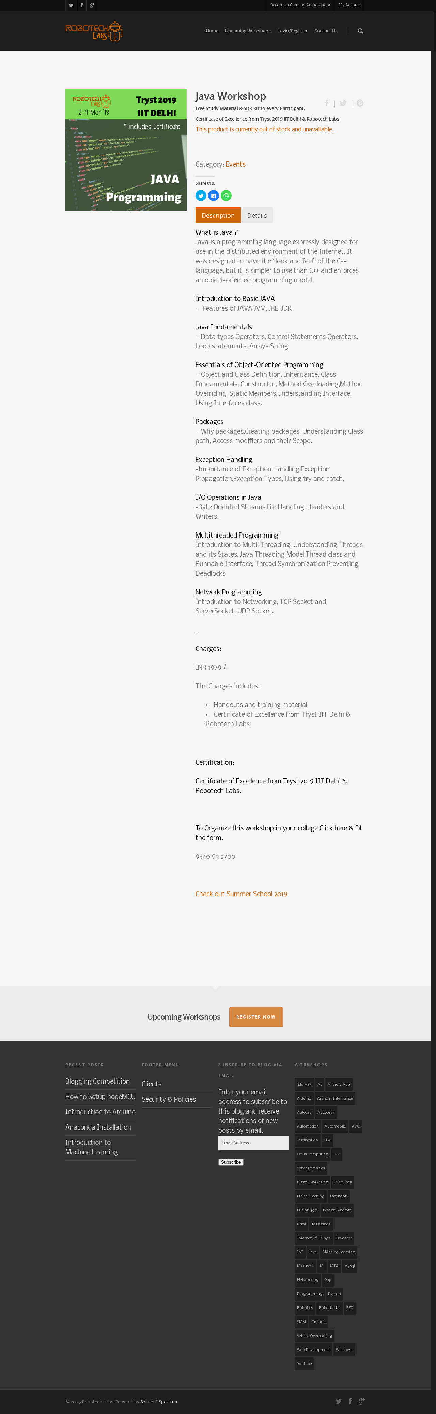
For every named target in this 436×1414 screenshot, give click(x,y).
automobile (335, 1126)
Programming (309, 1294)
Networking (307, 1280)
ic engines (321, 1224)
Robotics (305, 1308)
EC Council (343, 1182)
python (334, 1294)
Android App (339, 1085)
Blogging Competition (97, 1081)
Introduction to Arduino (100, 1112)
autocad (304, 1112)
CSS (337, 1154)
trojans (318, 1322)
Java (313, 1252)
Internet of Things (313, 1238)
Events (236, 164)
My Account (350, 5)
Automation (308, 1126)
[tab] (218, 215)
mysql (349, 1266)
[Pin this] (358, 103)
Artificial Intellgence (335, 1099)
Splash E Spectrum (159, 1402)
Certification (307, 1140)
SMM (301, 1322)
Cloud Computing (312, 1154)
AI (319, 1085)
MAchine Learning (339, 1252)
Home (212, 31)
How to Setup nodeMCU (100, 1097)
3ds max (304, 1085)
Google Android (337, 1210)
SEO (349, 1308)
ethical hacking (310, 1196)
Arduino (304, 1099)
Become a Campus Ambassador (300, 5)
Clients (151, 1084)
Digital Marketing (312, 1182)
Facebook (338, 1196)
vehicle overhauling (314, 1336)
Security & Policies (169, 1100)
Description (218, 215)
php (327, 1280)
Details (257, 215)
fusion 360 (307, 1210)
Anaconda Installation (98, 1127)
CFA (327, 1140)
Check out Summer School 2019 (241, 894)
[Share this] (330, 103)
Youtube (304, 1364)
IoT (300, 1252)
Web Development (313, 1350)
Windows (344, 1350)
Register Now (256, 1017)
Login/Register (293, 31)
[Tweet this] (343, 103)
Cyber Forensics (311, 1168)
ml (322, 1266)
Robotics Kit (330, 1308)
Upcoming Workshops (248, 31)
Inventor (344, 1238)
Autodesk (326, 1112)
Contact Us (326, 31)
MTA (334, 1266)
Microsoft (305, 1266)
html (301, 1224)
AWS (356, 1126)
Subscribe (231, 1162)
